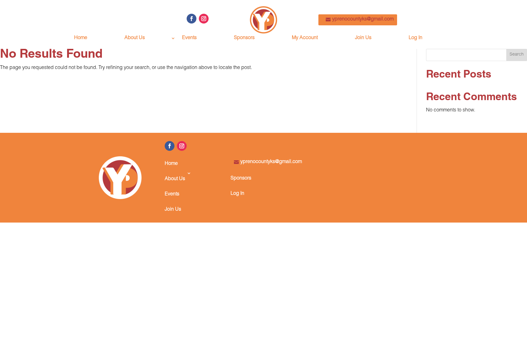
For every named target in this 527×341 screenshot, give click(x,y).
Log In (415, 38)
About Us (134, 38)
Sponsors (244, 38)
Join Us (363, 38)
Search (517, 55)
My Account (305, 38)
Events (189, 38)
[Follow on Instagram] (204, 19)
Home (80, 38)
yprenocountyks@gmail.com (363, 19)
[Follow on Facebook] (191, 19)
